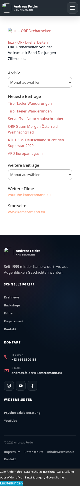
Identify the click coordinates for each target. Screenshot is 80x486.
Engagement (14, 321)
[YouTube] (21, 386)
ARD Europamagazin (25, 153)
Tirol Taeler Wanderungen (30, 103)
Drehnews (11, 297)
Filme (8, 313)
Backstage (12, 305)
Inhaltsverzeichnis (60, 452)
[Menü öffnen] (72, 8)
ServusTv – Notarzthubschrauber (36, 118)
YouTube (10, 420)
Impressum (12, 452)
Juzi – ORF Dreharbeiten (28, 42)
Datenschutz (33, 452)
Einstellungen (11, 483)
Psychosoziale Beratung (22, 412)
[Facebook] (32, 386)
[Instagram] (9, 386)
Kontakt (10, 329)
